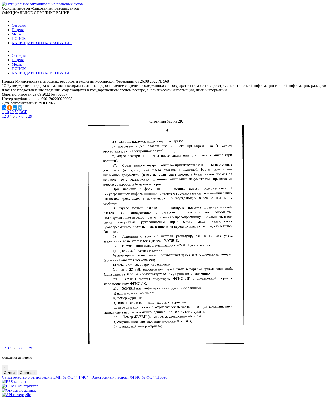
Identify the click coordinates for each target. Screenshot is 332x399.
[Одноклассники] (9, 107)
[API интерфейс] (16, 395)
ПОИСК (19, 38)
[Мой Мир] (15, 107)
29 (30, 116)
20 (12, 112)
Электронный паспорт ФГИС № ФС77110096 (129, 377)
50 (16, 112)
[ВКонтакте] (4, 107)
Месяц (17, 34)
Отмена (9, 372)
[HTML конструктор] (20, 386)
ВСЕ (23, 112)
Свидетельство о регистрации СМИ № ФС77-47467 (45, 377)
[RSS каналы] (14, 382)
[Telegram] (20, 107)
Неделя (18, 30)
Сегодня (19, 25)
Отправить (27, 372)
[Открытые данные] (19, 390)
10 (7, 112)
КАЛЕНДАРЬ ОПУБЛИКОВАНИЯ (42, 43)
